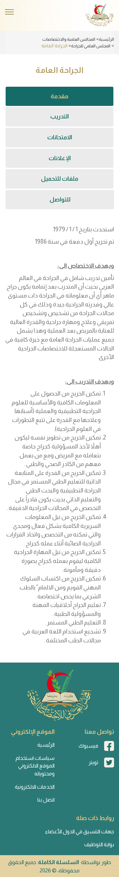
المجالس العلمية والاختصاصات (68, 39)
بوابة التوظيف (99, 844)
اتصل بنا (46, 800)
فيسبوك (88, 746)
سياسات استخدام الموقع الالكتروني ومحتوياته (35, 765)
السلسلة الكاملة (58, 862)
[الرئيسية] (100, 15)
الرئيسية (106, 39)
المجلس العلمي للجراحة (90, 45)
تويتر (93, 762)
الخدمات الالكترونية (35, 787)
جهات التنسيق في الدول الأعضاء (79, 831)
